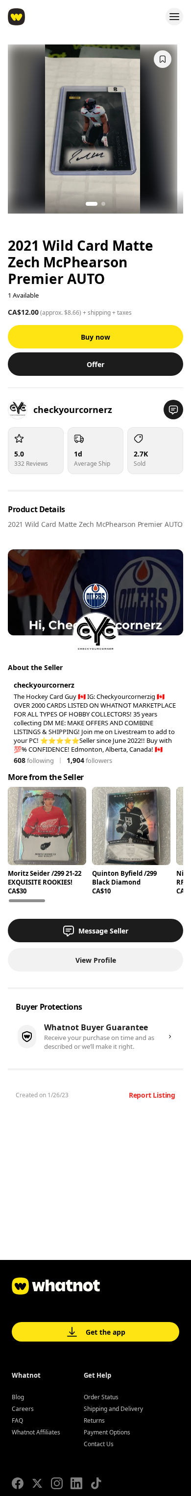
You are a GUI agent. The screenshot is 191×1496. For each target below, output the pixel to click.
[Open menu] (174, 16)
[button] (173, 409)
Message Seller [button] (103, 930)
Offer (95, 364)
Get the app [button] (105, 1332)
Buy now (95, 337)
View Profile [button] (95, 960)
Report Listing (152, 1095)
